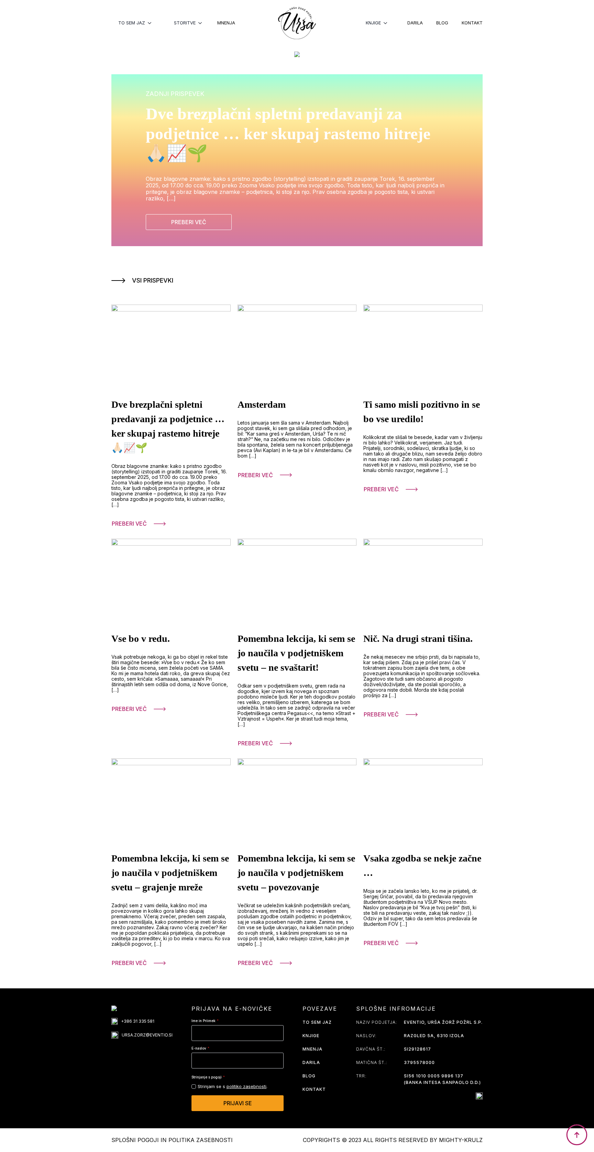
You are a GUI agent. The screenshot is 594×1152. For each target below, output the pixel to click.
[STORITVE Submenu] (202, 23)
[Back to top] (576, 1134)
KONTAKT (314, 1089)
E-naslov (200, 1048)
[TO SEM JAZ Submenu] (151, 23)
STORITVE (185, 22)
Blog (442, 22)
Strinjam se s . (232, 1086)
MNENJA (312, 1049)
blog (309, 1075)
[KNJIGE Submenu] (387, 23)
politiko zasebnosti (246, 1086)
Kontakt (472, 22)
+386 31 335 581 (137, 1021)
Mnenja (226, 22)
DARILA (311, 1062)
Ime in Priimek (205, 1020)
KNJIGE (373, 22)
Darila (415, 22)
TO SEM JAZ (131, 22)
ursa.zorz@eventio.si (147, 1035)
